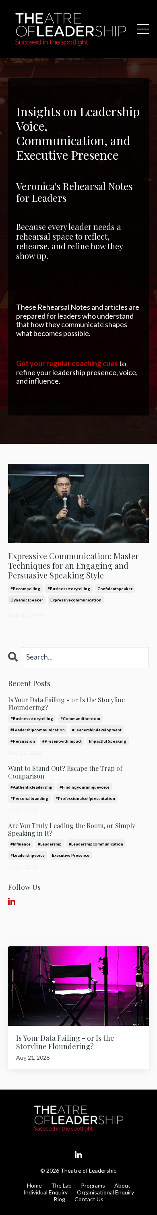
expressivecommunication (75, 599)
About (122, 1185)
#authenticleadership (31, 787)
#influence (20, 843)
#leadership (50, 843)
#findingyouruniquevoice (84, 787)
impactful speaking (107, 741)
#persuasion (22, 741)
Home (34, 1185)
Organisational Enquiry (105, 1192)
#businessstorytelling (69, 588)
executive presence (70, 855)
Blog (59, 1199)
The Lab (61, 1185)
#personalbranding (29, 798)
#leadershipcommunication (37, 729)
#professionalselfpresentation (85, 798)
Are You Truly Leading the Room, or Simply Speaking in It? (71, 829)
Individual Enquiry (45, 1192)
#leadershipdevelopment (97, 729)
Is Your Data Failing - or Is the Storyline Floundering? (66, 703)
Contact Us (88, 1199)
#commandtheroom (80, 718)
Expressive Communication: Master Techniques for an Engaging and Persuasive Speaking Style (73, 565)
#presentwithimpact (62, 741)
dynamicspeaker (26, 599)
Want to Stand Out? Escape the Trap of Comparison (65, 772)
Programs (93, 1185)
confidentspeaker (114, 588)
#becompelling (25, 588)
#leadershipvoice (27, 855)
